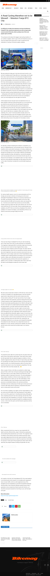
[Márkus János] (2, 24)
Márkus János (8, 24)
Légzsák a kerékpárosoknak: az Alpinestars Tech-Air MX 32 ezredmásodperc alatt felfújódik (44, 20)
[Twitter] (13, 506)
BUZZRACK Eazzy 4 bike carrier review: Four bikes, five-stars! (5, 539)
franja (6, 500)
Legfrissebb (38, 15)
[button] (47, 11)
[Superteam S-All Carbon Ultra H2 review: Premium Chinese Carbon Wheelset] (17, 533)
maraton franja (11, 500)
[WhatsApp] (19, 506)
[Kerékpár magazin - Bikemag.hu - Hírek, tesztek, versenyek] (10, 4)
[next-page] (4, 543)
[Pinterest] (16, 506)
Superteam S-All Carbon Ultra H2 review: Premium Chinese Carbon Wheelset (16, 539)
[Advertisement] (34, 4)
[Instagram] (48, 1)
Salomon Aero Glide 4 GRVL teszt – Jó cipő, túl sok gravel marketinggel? (44, 39)
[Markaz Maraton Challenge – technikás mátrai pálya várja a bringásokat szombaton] (36, 26)
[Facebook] (46, 1)
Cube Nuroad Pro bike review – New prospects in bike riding (27, 539)
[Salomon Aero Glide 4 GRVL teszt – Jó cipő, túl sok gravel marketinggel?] (36, 39)
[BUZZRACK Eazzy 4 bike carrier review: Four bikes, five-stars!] (6, 533)
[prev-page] (2, 543)
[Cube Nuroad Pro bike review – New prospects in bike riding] (27, 533)
